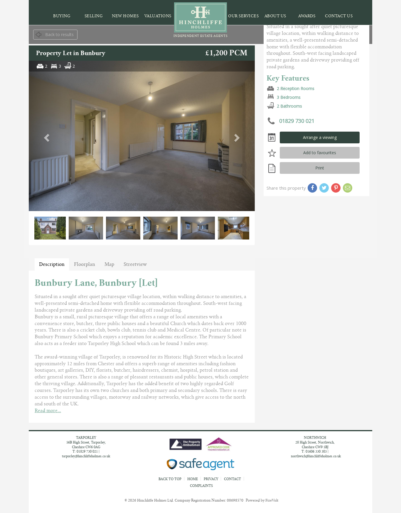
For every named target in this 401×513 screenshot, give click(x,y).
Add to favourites (319, 152)
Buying (61, 15)
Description (52, 264)
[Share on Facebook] (312, 188)
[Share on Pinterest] (336, 188)
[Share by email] (347, 188)
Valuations (157, 15)
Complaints (201, 486)
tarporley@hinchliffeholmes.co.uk (86, 456)
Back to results (59, 34)
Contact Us (339, 15)
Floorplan (84, 264)
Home (192, 479)
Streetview (135, 264)
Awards (306, 15)
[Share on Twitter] (324, 188)
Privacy (211, 479)
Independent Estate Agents (200, 36)
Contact (232, 479)
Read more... (48, 410)
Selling (94, 15)
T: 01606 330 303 (314, 451)
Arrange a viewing (320, 137)
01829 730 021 (296, 120)
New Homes (125, 15)
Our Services (243, 15)
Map (109, 264)
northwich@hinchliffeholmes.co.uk (316, 456)
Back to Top (170, 479)
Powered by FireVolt (262, 500)
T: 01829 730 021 (85, 451)
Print (319, 168)
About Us (275, 15)
